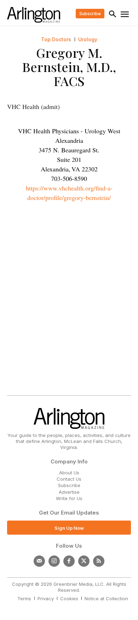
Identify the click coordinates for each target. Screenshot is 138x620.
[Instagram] (54, 561)
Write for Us (69, 498)
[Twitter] (84, 561)
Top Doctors (56, 39)
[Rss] (98, 561)
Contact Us (69, 479)
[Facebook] (69, 561)
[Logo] (33, 15)
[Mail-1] (39, 561)
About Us (69, 472)
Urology (87, 39)
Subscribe (69, 485)
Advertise (69, 492)
